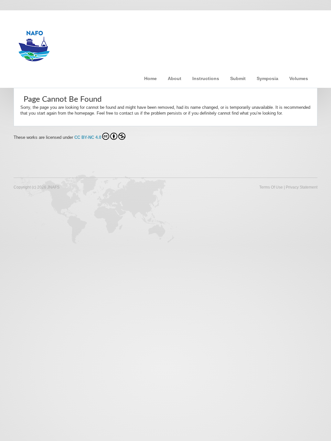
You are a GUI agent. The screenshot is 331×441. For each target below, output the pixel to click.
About (174, 78)
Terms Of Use (271, 187)
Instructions (205, 78)
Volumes (298, 78)
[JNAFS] (117, 42)
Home (150, 78)
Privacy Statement (301, 187)
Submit (238, 78)
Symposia (267, 78)
